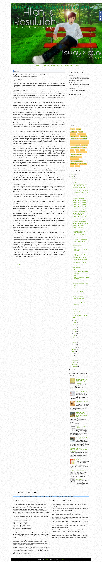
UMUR (75, 285)
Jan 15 (74, 344)
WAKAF (75, 269)
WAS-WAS (75, 196)
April (73, 351)
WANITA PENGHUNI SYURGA (81, 223)
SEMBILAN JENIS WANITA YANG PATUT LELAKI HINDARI (80, 254)
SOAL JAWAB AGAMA (56, 65)
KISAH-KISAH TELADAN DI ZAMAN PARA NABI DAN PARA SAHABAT (78, 450)
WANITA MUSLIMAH (78, 225)
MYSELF (84, 147)
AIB (74, 317)
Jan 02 (74, 182)
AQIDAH (73, 129)
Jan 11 (74, 335)
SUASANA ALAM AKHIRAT (76, 154)
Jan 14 (74, 342)
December (74, 366)
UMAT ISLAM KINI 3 (78, 296)
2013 (72, 174)
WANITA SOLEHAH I (78, 198)
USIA (74, 275)
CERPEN (77, 65)
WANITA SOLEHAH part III (79, 202)
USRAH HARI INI (83, 163)
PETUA (72, 149)
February (74, 347)
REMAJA (83, 149)
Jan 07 (74, 327)
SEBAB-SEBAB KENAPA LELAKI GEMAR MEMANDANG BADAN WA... (81, 189)
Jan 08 (74, 329)
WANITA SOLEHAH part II (79, 200)
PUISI (78, 149)
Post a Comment (18, 264)
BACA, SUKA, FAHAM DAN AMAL (52, 7)
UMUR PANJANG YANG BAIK (80, 283)
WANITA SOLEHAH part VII (80, 211)
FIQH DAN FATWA (74, 138)
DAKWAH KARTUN (75, 136)
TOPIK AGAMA (69, 65)
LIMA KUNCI (79, 479)
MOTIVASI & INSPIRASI (75, 147)
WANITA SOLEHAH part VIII (80, 216)
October (74, 362)
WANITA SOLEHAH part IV (79, 204)
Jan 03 (74, 320)
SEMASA (73, 152)
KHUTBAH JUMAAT (75, 145)
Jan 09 (74, 331)
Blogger (46, 559)
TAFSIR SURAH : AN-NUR (76, 156)
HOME (37, 65)
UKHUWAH (76, 304)
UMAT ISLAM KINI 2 (78, 294)
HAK (74, 247)
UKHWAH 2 (76, 307)
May (73, 353)
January (74, 178)
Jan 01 (74, 180)
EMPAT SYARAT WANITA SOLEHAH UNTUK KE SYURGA (79, 236)
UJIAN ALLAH (76, 311)
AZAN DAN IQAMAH (81, 391)
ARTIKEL (79, 129)
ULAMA (75, 300)
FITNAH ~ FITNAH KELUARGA (78, 470)
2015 (72, 369)
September (74, 360)
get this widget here (72, 121)
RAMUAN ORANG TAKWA (80, 315)
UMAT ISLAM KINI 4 (78, 298)
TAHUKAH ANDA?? (75, 159)
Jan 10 (74, 333)
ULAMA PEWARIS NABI (79, 302)
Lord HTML (61, 559)
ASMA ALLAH (45, 65)
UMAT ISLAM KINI (78, 291)
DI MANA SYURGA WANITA (80, 239)
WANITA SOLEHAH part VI (79, 208)
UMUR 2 (75, 287)
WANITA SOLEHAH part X (79, 221)
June (73, 355)
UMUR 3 (75, 289)
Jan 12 (74, 337)
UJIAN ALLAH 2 (77, 313)
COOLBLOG (73, 134)
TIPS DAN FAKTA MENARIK (76, 161)
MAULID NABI (84, 145)
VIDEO (72, 166)
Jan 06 (74, 324)
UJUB (74, 309)
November (74, 364)
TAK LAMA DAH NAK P (79, 281)
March (73, 349)
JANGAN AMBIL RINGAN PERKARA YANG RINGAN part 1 (80, 259)
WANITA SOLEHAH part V (79, 206)
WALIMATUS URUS (78, 267)
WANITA (78, 166)
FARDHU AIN (84, 136)
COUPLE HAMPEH (82, 134)
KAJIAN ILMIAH (84, 138)
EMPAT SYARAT (77, 245)
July (73, 357)
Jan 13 (74, 340)
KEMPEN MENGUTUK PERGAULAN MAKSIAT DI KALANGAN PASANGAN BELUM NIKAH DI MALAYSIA (80, 141)
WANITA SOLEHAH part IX (79, 219)
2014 (72, 176)
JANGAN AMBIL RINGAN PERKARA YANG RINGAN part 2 (80, 264)
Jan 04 (74, 322)
